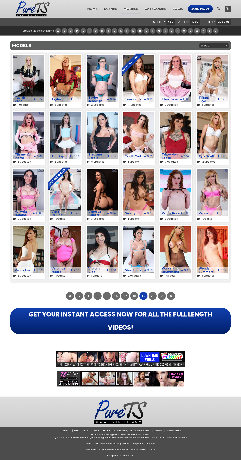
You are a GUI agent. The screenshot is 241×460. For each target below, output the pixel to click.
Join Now (200, 9)
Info (76, 430)
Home (92, 9)
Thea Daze (170, 99)
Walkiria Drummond (170, 270)
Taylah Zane (20, 99)
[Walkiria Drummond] (175, 229)
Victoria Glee (94, 270)
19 (143, 296)
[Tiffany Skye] (212, 57)
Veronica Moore (58, 270)
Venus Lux (22, 270)
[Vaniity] (138, 171)
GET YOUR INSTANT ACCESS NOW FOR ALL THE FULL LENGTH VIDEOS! (120, 321)
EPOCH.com (149, 449)
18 (134, 296)
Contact (65, 430)
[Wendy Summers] (212, 229)
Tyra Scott (206, 156)
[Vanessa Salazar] (102, 171)
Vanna (203, 213)
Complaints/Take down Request (132, 430)
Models (131, 9)
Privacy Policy (102, 430)
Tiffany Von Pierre (23, 156)
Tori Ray (58, 156)
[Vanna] (212, 171)
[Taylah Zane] (28, 57)
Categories (155, 9)
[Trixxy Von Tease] (175, 115)
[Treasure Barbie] (102, 115)
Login (178, 9)
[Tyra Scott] (212, 115)
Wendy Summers (206, 270)
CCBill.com (132, 449)
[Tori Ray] (65, 115)
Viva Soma (133, 270)
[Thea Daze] (175, 57)
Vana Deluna (57, 213)
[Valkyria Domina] (28, 171)
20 (152, 296)
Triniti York (133, 156)
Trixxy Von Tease (170, 156)
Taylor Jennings (95, 99)
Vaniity (130, 213)
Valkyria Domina (21, 213)
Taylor (56, 99)
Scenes (110, 9)
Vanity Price (171, 213)
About (86, 430)
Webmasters (174, 430)
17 (125, 296)
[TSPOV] (120, 378)
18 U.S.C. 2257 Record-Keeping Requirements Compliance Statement (120, 443)
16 (116, 296)
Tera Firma (133, 99)
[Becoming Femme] (120, 359)
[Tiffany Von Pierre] (28, 115)
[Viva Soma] (138, 229)
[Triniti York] (138, 115)
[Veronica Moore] (65, 229)
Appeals (158, 430)
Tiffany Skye (204, 99)
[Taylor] (65, 57)
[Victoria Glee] (102, 229)
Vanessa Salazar (94, 213)
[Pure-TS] (32, 9)
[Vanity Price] (175, 171)
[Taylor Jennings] (102, 57)
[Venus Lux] (28, 229)
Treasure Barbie (95, 156)
